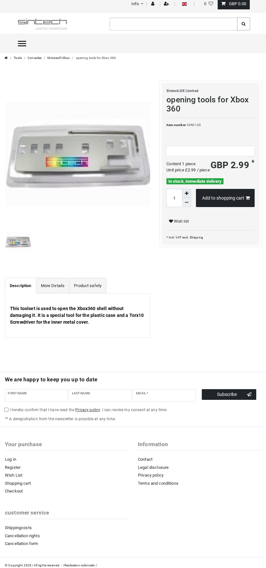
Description (20, 285)
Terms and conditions (158, 483)
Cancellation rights (22, 535)
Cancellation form (21, 543)
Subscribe (227, 394)
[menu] (22, 43)
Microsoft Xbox (58, 58)
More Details (53, 285)
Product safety (88, 285)
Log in (10, 459)
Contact (145, 459)
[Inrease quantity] (186, 193)
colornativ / (89, 565)
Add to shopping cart (223, 198)
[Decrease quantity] (186, 202)
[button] (136, 3)
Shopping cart (18, 483)
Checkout (14, 491)
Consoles (35, 58)
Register (12, 467)
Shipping (196, 237)
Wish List (13, 475)
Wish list (181, 221)
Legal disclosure (153, 467)
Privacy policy (150, 475)
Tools (18, 58)
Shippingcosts (18, 527)
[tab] (20, 286)
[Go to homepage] (6, 58)
